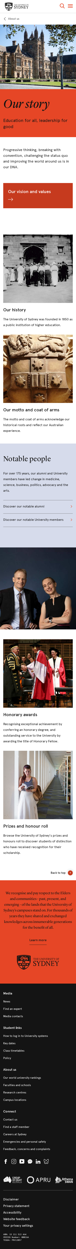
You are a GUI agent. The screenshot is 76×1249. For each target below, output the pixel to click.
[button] (62, 6)
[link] (11, 18)
